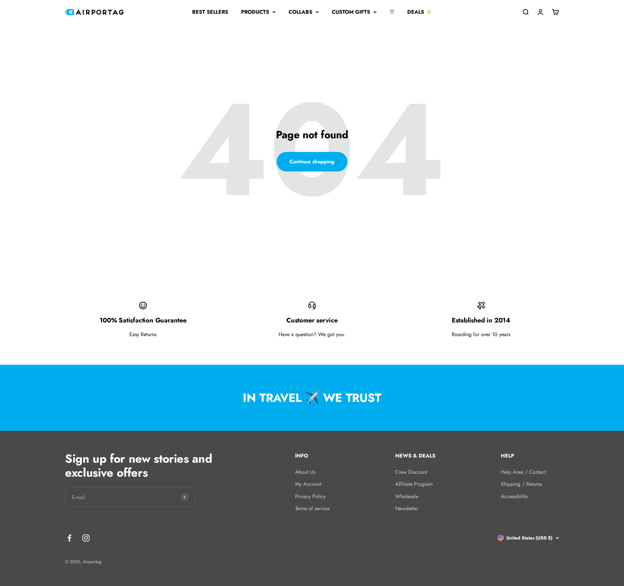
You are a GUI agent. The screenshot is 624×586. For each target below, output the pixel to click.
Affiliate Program (414, 484)
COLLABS (300, 12)
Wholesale (406, 496)
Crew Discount (411, 472)
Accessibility (514, 496)
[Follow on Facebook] (69, 538)
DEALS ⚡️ (419, 12)
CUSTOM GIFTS (351, 12)
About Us (305, 472)
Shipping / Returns (521, 484)
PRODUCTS (255, 12)
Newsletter (406, 508)
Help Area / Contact (523, 472)
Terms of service (312, 508)
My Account (308, 484)
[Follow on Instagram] (86, 538)
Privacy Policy (310, 496)
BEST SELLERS (210, 12)
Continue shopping (312, 161)
